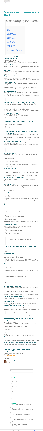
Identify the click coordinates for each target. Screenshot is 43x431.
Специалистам (20, 5)
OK (34, 430)
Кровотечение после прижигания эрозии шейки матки (11, 355)
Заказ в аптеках (29, 5)
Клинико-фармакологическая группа (9, 7)
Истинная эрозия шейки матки (8, 356)
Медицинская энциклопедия (14, 5)
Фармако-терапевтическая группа (17, 7)
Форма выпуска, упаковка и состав (35, 5)
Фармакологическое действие (25, 7)
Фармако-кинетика (31, 7)
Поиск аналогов (24, 5)
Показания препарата (36, 7)
